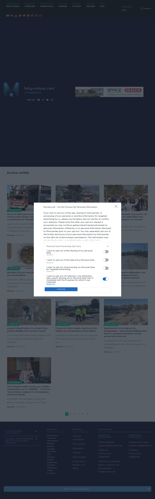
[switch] (106, 251)
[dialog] (77, 249)
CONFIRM (61, 289)
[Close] (117, 207)
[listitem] (77, 246)
